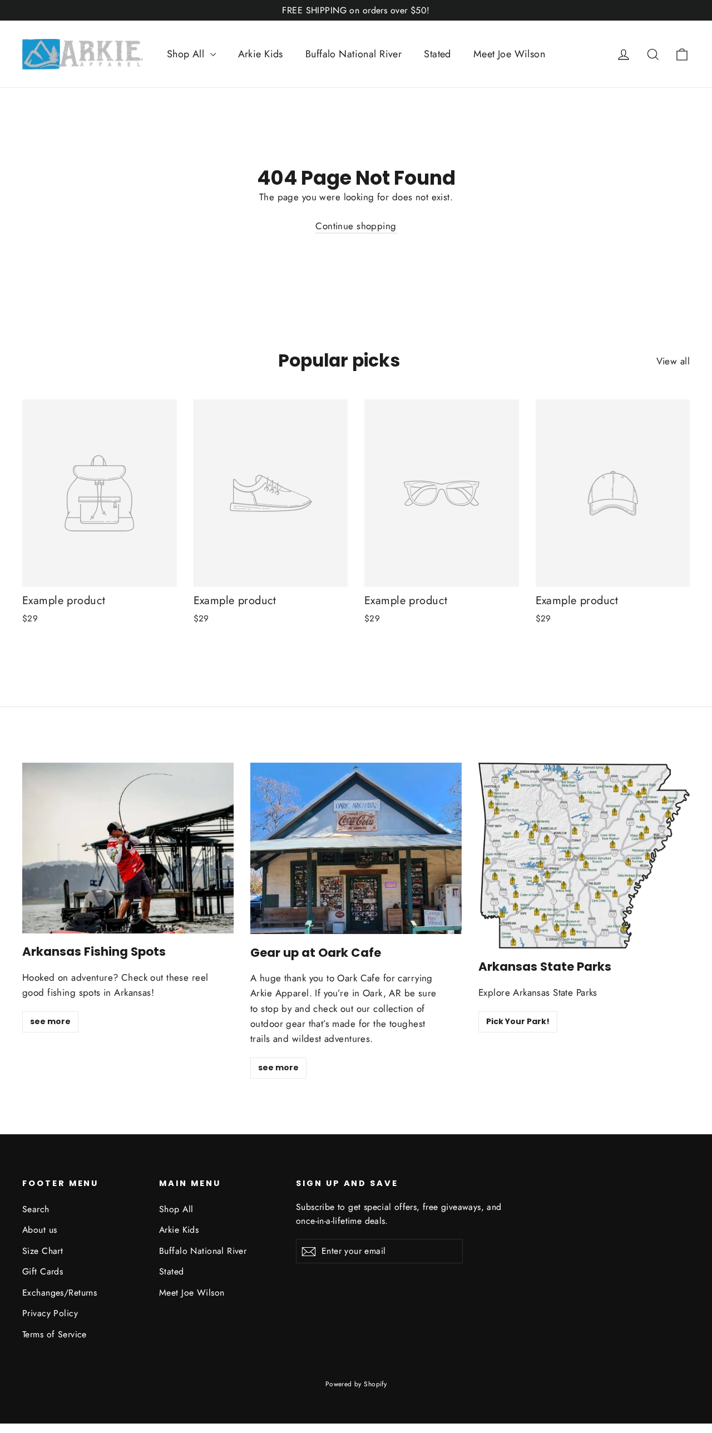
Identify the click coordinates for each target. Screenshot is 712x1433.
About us (39, 1229)
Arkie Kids (260, 54)
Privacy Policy (50, 1313)
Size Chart (42, 1250)
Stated (437, 54)
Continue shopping (355, 226)
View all (673, 361)
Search (36, 1209)
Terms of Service (54, 1334)
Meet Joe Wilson (509, 54)
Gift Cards (42, 1271)
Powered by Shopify (356, 1384)
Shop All (187, 54)
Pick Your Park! (518, 1021)
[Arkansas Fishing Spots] (128, 848)
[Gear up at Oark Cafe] (356, 848)
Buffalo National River (353, 54)
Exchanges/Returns (59, 1292)
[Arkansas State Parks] (584, 855)
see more (50, 1021)
